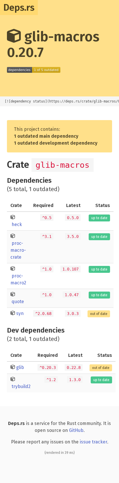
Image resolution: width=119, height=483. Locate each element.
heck (17, 224)
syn (20, 313)
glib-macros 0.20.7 (53, 44)
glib (20, 367)
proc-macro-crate (18, 250)
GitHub (76, 430)
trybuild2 (21, 386)
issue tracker (93, 442)
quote (18, 301)
